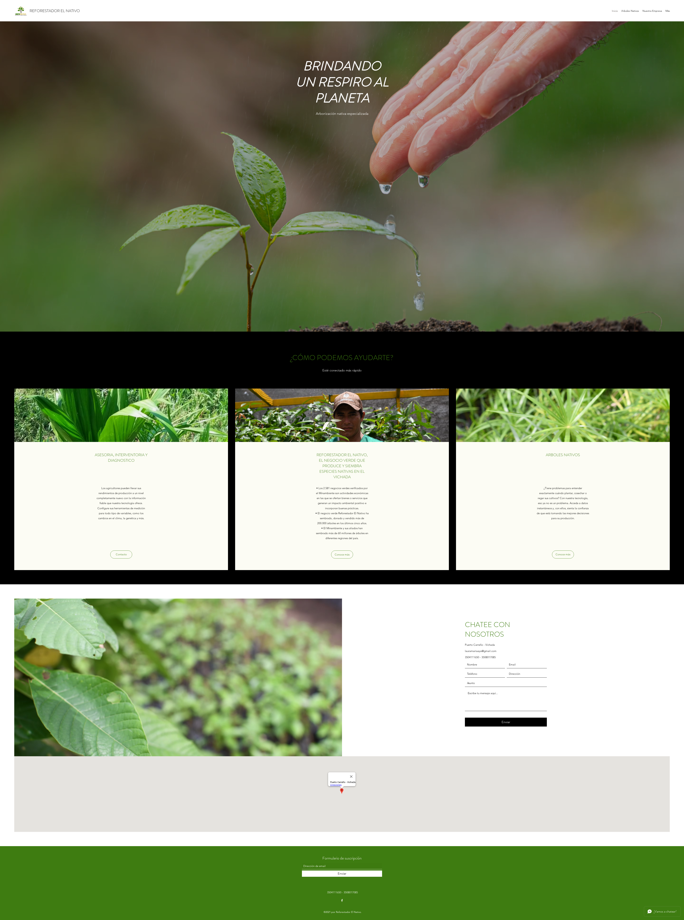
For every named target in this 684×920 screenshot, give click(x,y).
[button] (121, 555)
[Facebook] (342, 900)
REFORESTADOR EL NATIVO (55, 11)
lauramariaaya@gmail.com (480, 651)
